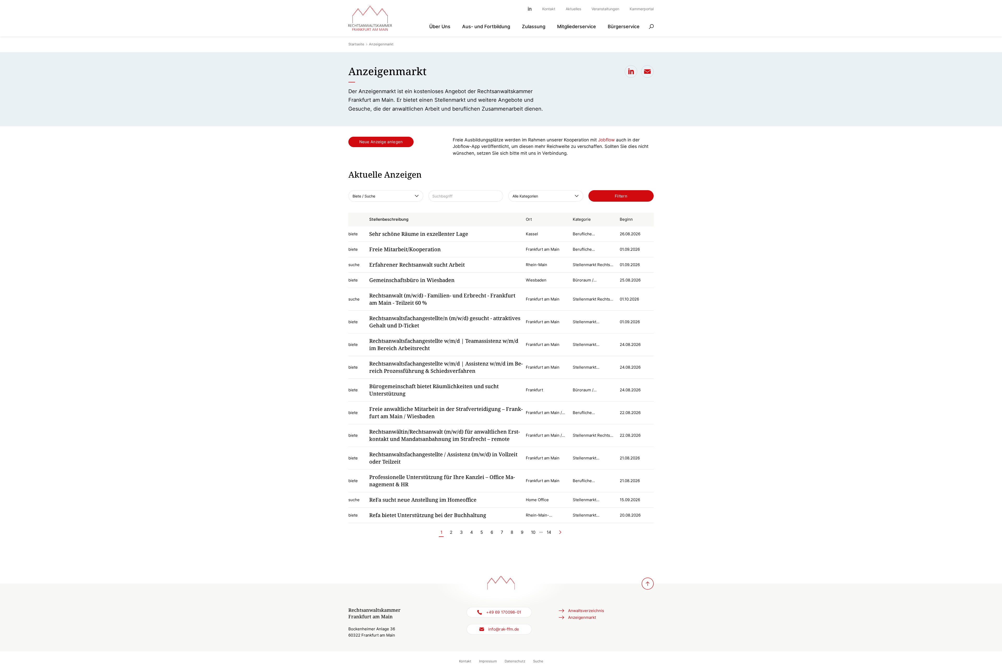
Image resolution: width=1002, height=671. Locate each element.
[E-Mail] (647, 71)
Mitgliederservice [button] (576, 26)
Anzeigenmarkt (582, 617)
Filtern (621, 196)
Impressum (488, 661)
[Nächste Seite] (560, 532)
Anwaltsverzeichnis (586, 610)
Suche (538, 661)
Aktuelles (573, 9)
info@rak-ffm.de (503, 629)
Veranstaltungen (605, 9)
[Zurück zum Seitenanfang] (648, 584)
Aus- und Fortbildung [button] (486, 26)
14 (549, 532)
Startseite (356, 44)
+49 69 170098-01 (503, 612)
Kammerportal (642, 9)
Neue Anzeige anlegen (381, 141)
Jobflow (606, 139)
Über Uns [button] (439, 26)
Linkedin (532, 9)
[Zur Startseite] (370, 18)
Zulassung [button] (533, 26)
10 (533, 532)
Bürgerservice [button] (624, 26)
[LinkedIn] (631, 71)
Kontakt (548, 9)
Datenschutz (515, 661)
